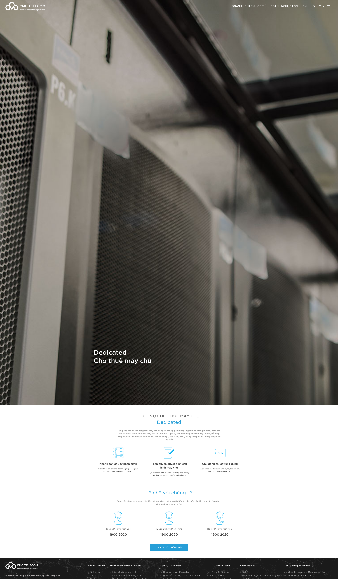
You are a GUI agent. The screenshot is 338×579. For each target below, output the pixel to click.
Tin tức (93, 575)
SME (305, 6)
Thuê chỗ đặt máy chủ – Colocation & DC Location (188, 575)
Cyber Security (247, 566)
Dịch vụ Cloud (223, 566)
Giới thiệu (95, 572)
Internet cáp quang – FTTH (125, 572)
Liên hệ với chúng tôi (169, 547)
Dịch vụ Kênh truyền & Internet (125, 566)
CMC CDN (223, 575)
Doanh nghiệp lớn (284, 6)
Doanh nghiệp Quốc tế (248, 6)
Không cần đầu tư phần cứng (118, 464)
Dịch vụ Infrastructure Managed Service (305, 572)
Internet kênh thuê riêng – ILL (126, 575)
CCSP (245, 572)
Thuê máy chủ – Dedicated (176, 572)
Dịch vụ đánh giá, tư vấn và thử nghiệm (261, 575)
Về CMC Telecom (96, 566)
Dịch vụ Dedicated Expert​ (299, 575)
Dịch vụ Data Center (171, 566)
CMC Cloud (223, 572)
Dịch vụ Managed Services (297, 566)
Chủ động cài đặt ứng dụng (220, 464)
